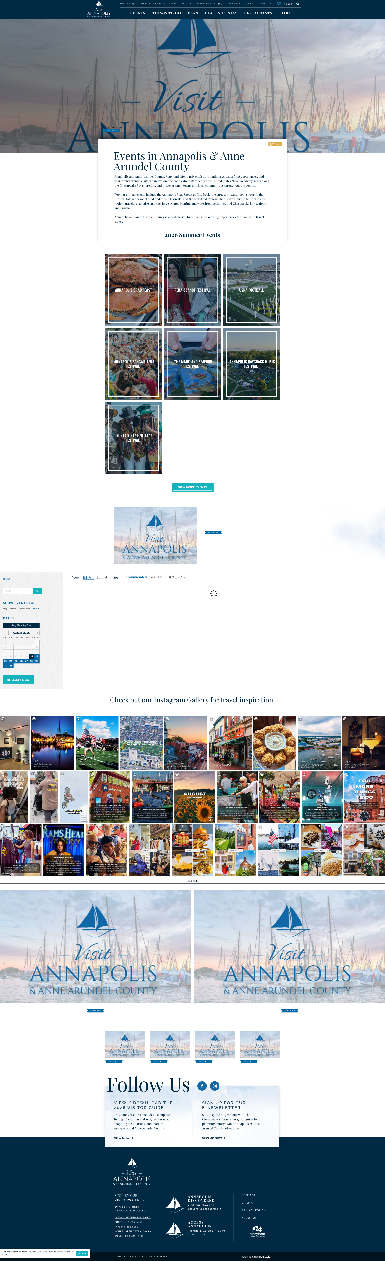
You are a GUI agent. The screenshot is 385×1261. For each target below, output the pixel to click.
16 (6, 656)
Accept (82, 1253)
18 (16, 656)
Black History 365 (209, 3)
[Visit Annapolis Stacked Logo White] (98, 8)
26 (21, 661)
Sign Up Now (212, 1138)
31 (11, 666)
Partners (233, 3)
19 (21, 656)
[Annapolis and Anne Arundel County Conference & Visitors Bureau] (132, 1171)
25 (16, 661)
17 (11, 656)
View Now (122, 1138)
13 (26, 652)
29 (36, 661)
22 (36, 656)
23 (5, 661)
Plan (193, 13)
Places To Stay (221, 13)
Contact (249, 1195)
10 (11, 652)
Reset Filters (20, 680)
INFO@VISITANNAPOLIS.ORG (133, 1217)
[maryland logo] (260, 1231)
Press (249, 3)
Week (13, 608)
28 (31, 661)
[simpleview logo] (256, 1256)
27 (26, 661)
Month (36, 608)
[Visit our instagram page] (214, 1086)
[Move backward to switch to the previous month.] (6, 632)
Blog (284, 13)
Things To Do (166, 13)
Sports (187, 3)
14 (32, 652)
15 (37, 652)
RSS (7, 578)
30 (5, 666)
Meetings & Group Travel (159, 3)
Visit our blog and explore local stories (204, 1207)
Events (137, 13)
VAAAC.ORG (265, 3)
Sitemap (248, 1202)
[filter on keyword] (37, 591)
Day (5, 608)
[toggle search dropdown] (298, 4)
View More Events (192, 487)
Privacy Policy (254, 1210)
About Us (249, 1218)
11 (16, 652)
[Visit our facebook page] (202, 1086)
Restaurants (258, 13)
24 (10, 661)
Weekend (25, 608)
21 (31, 656)
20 (26, 656)
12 (21, 652)
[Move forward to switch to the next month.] (37, 632)
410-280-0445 (134, 1222)
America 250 (128, 3)
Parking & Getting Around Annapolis (206, 1232)
